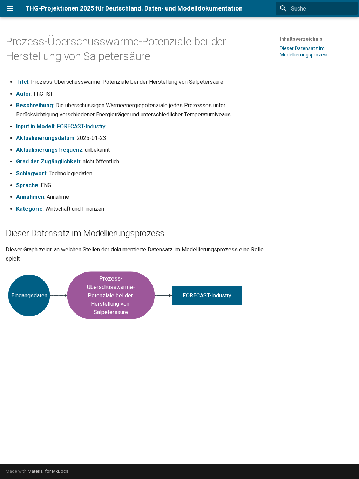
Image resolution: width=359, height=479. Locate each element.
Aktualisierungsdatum (45, 138)
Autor (23, 93)
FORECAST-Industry (81, 126)
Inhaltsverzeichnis (301, 39)
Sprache (27, 185)
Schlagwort (31, 173)
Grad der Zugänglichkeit (48, 161)
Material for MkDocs (48, 471)
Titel (22, 82)
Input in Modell (35, 126)
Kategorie (29, 208)
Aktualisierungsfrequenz (49, 150)
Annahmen (30, 197)
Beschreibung (34, 105)
